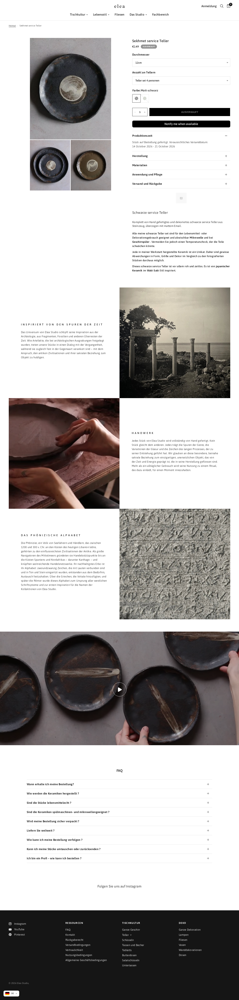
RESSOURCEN (74, 923)
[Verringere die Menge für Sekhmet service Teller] (135, 112)
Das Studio (137, 14)
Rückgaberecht (74, 939)
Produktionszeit (142, 135)
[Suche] (221, 6)
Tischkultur (77, 14)
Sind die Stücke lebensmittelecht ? (49, 802)
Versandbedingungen (77, 944)
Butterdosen (129, 955)
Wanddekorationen (190, 949)
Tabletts (127, 950)
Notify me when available (181, 124)
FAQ (68, 929)
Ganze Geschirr (131, 929)
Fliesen (119, 14)
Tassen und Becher (133, 945)
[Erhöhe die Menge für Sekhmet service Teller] (144, 112)
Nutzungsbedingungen (78, 955)
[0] (227, 6)
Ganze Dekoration (190, 929)
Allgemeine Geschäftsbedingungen (86, 960)
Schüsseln (128, 939)
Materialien (139, 165)
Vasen (182, 944)
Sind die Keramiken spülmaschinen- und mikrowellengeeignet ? (68, 812)
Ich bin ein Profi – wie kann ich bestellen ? (54, 858)
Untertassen (129, 965)
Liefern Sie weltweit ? (40, 830)
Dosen (182, 955)
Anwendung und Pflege (147, 174)
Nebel (144, 98)
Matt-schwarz (136, 98)
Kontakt (70, 934)
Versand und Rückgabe (147, 183)
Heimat (12, 25)
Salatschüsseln (130, 960)
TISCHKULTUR (131, 923)
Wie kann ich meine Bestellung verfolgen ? (54, 839)
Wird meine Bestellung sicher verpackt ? (53, 821)
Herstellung (140, 156)
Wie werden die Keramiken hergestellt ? (53, 793)
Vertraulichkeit (74, 949)
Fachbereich (160, 14)
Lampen (183, 934)
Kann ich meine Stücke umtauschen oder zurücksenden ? (64, 849)
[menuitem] (78, 14)
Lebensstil (100, 14)
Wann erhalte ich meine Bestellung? (50, 784)
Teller (125, 934)
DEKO (182, 923)
